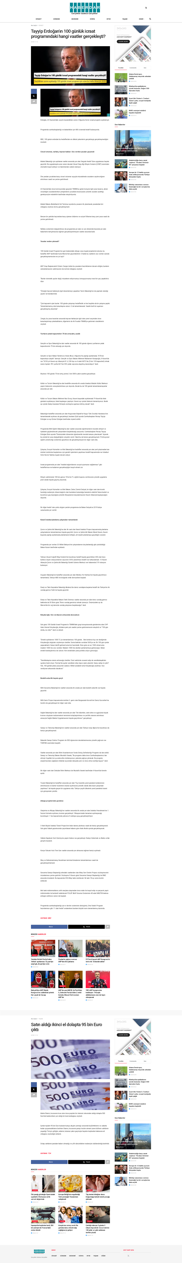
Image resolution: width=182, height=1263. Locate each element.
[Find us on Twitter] (146, 8)
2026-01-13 (90, 1235)
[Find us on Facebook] (142, 8)
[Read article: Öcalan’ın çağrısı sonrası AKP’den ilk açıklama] (70, 948)
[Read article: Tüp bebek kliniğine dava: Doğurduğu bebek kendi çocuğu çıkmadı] (98, 1183)
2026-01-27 (90, 1202)
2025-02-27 (63, 964)
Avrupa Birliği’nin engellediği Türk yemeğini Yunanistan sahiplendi (69, 1196)
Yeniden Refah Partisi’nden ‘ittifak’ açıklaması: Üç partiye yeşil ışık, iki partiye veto (42, 961)
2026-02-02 (35, 967)
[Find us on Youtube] (150, 8)
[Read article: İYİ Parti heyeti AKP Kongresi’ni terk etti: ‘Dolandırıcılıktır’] (98, 948)
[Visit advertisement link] (133, 43)
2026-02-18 (35, 1202)
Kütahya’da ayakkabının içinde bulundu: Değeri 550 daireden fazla (139, 88)
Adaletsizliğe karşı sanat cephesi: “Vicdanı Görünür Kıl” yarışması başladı (139, 162)
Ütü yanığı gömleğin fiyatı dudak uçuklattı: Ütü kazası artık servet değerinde (43, 1196)
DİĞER (141, 19)
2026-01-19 (63, 1233)
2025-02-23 (90, 964)
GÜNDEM (56, 19)
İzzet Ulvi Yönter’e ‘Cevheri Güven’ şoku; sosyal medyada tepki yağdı (140, 101)
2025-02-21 (90, 1000)
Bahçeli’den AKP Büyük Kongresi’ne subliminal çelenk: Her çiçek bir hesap (42, 992)
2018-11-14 (34, 42)
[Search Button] (150, 19)
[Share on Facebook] (34, 91)
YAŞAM (124, 19)
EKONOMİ (75, 19)
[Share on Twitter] (34, 96)
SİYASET (39, 19)
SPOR (109, 19)
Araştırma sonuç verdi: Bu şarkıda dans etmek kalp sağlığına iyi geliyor (68, 1227)
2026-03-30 (120, 153)
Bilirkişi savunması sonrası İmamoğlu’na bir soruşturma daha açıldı (139, 187)
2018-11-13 (34, 1035)
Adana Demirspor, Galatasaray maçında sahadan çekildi (140, 76)
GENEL (35, 955)
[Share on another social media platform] (34, 101)
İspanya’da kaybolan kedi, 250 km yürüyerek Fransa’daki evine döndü (42, 1227)
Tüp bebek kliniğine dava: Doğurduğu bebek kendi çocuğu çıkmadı (98, 1196)
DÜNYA (92, 19)
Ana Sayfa (34, 25)
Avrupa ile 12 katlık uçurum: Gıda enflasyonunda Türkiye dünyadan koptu (139, 174)
